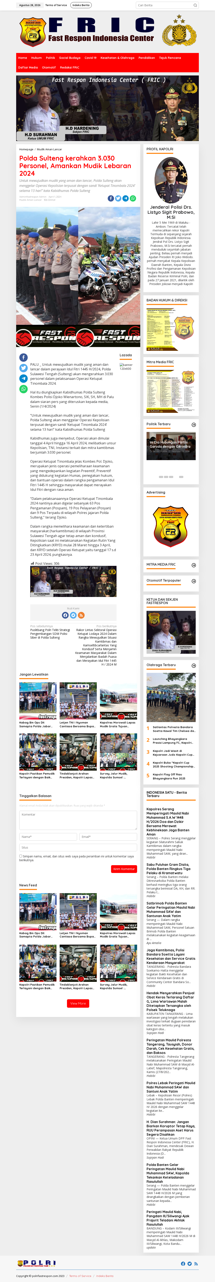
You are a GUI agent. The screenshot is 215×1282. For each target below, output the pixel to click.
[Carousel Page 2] (166, 477)
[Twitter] (73, 615)
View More (78, 1003)
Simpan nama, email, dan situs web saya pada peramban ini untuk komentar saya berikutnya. (76, 858)
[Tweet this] (118, 198)
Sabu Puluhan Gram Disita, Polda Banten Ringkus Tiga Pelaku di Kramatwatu (168, 868)
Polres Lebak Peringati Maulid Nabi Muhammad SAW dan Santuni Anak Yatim (171, 1087)
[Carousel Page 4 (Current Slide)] (176, 477)
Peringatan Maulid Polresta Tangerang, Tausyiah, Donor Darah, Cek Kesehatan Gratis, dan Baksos (170, 1046)
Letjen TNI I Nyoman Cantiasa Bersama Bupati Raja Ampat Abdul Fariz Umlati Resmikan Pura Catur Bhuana (78, 724)
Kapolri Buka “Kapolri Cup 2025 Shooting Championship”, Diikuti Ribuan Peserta (174, 764)
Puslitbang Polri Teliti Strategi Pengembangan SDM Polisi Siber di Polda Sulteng (50, 632)
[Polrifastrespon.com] (107, 31)
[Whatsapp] (133, 198)
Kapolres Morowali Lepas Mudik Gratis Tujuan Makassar (117, 724)
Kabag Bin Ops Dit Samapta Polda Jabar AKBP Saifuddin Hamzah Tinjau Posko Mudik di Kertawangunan (36, 724)
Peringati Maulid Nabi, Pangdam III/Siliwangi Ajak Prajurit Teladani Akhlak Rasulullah (168, 1218)
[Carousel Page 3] (171, 477)
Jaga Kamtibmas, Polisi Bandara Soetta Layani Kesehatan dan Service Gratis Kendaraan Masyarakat (171, 956)
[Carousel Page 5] (181, 477)
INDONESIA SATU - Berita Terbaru (167, 794)
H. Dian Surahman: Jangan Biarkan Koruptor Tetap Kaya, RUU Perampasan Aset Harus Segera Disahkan (171, 1128)
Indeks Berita (104, 1276)
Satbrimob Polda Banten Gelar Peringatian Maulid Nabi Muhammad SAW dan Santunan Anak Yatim (171, 909)
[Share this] (111, 198)
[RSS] (81, 615)
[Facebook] (65, 615)
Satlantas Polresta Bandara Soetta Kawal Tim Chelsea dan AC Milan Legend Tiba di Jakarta (174, 729)
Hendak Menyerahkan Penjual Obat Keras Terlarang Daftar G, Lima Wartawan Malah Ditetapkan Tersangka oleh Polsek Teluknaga (170, 1001)
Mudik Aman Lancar (30, 199)
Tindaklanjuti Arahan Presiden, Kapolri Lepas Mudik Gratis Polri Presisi (77, 775)
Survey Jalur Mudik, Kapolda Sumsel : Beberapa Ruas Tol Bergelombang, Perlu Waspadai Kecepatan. (115, 775)
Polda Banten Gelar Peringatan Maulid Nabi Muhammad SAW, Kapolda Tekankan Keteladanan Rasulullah (168, 1173)
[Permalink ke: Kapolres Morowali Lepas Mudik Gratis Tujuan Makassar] (118, 700)
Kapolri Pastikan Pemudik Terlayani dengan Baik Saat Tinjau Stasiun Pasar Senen (37, 775)
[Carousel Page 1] (161, 477)
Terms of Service (80, 1276)
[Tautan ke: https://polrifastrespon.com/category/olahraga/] (193, 665)
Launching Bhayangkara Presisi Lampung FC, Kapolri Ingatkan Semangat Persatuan (172, 741)
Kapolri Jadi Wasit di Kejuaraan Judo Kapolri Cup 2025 (173, 753)
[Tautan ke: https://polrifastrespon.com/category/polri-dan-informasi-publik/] (193, 581)
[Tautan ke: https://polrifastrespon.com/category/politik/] (193, 424)
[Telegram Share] (125, 198)
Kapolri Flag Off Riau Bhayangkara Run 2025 (169, 776)
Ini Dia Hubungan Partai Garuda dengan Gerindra (170, 444)
